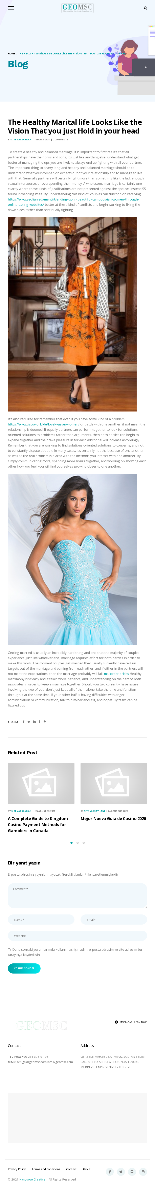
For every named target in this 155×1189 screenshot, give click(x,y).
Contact (71, 1169)
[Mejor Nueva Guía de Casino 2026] (114, 783)
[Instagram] (143, 1172)
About (86, 1169)
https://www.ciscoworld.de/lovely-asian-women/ (44, 424)
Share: (13, 722)
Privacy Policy (17, 1169)
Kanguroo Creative (32, 1179)
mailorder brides (116, 673)
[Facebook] (110, 1172)
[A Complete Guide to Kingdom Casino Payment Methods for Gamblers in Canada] (41, 783)
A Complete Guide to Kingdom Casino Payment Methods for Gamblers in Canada (38, 824)
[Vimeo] (132, 1172)
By (20, 139)
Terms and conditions (46, 1169)
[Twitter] (121, 1172)
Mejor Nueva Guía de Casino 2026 (113, 818)
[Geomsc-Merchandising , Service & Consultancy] (78, 8)
